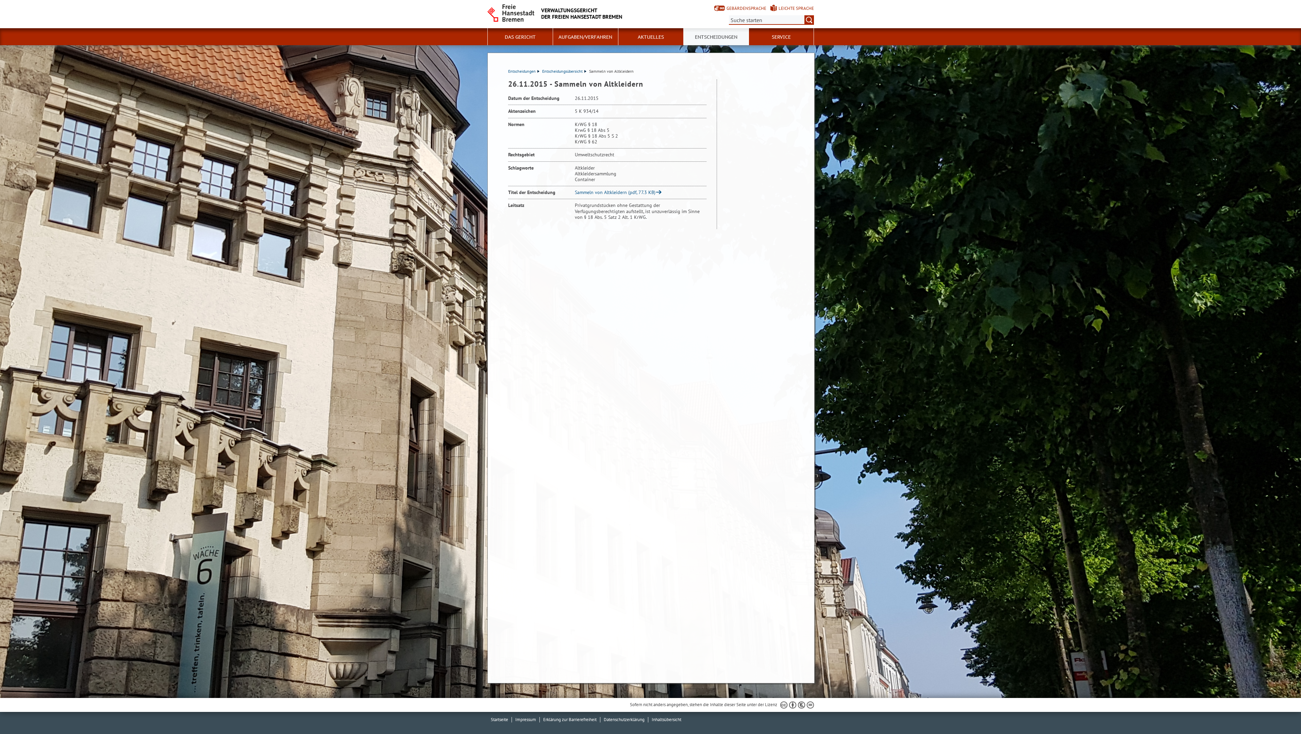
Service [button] (781, 37)
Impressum (525, 719)
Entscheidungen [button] (716, 37)
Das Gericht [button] (520, 37)
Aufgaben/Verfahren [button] (585, 37)
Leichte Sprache (796, 8)
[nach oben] (1280, 713)
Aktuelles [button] (651, 37)
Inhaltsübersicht (666, 719)
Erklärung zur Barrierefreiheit (570, 719)
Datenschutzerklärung (624, 719)
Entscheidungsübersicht (562, 71)
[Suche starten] (809, 20)
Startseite (499, 719)
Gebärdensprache (746, 8)
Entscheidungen (522, 71)
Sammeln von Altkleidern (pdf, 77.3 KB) (615, 192)
